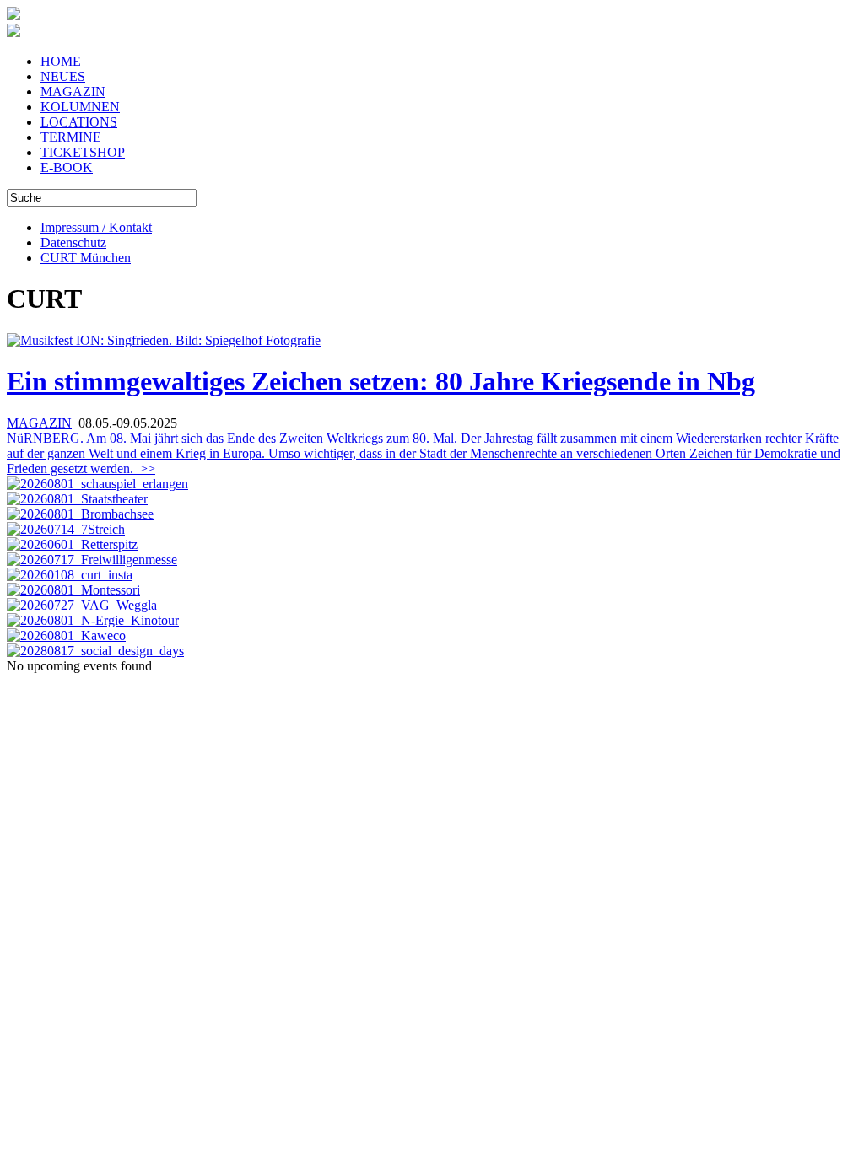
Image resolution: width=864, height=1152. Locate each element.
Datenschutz (73, 242)
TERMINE (70, 137)
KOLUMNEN (80, 107)
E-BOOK (66, 167)
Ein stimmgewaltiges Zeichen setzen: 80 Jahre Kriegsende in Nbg (381, 381)
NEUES (62, 76)
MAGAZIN (72, 91)
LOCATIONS (78, 122)
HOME (60, 61)
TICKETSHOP (82, 152)
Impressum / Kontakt (96, 227)
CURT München (85, 257)
